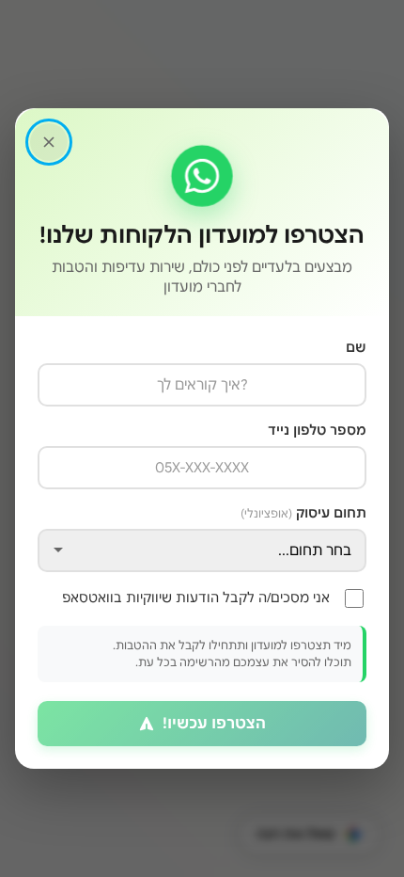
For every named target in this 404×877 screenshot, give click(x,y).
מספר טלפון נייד (317, 430)
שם (356, 347)
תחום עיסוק (303, 512)
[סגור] (49, 142)
